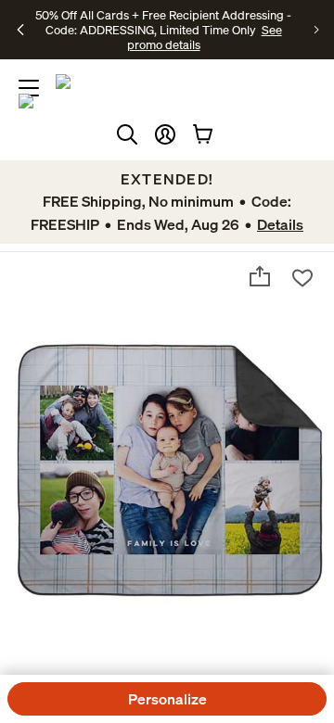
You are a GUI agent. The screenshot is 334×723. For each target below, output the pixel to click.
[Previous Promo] (21, 29)
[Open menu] (29, 88)
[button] (165, 134)
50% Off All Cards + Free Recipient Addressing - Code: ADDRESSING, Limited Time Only (163, 22)
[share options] (259, 276)
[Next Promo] (317, 29)
